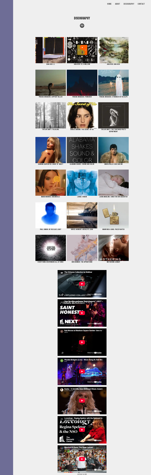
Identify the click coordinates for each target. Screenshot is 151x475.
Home (109, 4)
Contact (141, 4)
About (117, 4)
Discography (129, 4)
